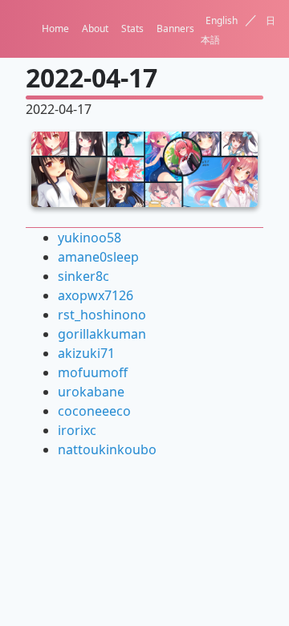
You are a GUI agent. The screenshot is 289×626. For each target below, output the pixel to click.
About (95, 28)
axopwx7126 (95, 295)
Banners (175, 28)
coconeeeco (94, 411)
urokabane (91, 391)
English (222, 20)
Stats (132, 28)
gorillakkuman (102, 334)
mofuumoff (93, 372)
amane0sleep (98, 257)
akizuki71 (86, 353)
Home (55, 28)
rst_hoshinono (102, 314)
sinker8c (83, 276)
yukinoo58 (89, 237)
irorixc (77, 430)
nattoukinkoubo (107, 449)
